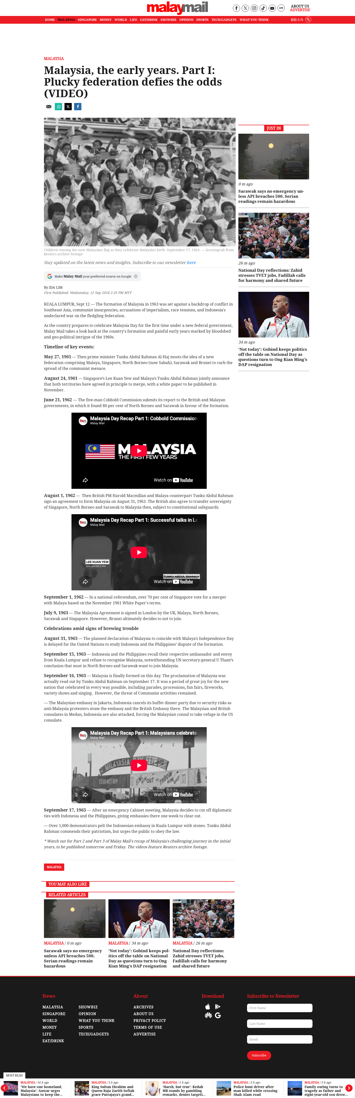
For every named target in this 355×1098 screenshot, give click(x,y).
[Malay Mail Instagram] (254, 8)
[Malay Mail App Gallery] (208, 1019)
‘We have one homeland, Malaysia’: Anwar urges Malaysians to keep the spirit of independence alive (41, 1091)
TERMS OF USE (148, 1027)
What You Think (254, 20)
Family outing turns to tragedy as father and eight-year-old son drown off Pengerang (326, 1091)
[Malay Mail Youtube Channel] (272, 8)
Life (47, 1034)
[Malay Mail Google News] (218, 1019)
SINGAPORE (87, 20)
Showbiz (88, 1007)
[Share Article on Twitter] (68, 109)
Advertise (300, 10)
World (50, 1020)
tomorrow (94, 847)
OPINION (186, 20)
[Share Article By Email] (48, 109)
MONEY (106, 20)
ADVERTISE (145, 1034)
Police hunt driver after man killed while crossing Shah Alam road (255, 1091)
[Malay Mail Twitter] (245, 8)
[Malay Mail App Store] (208, 1010)
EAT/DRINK (149, 20)
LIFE (133, 20)
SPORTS (202, 20)
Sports (86, 1027)
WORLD (120, 20)
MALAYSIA (66, 20)
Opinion (87, 1014)
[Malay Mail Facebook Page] (236, 8)
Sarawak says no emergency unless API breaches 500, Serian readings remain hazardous (73, 958)
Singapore (54, 1014)
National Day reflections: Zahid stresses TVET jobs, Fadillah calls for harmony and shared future (200, 958)
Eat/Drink (53, 1041)
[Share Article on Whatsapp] (58, 109)
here (191, 262)
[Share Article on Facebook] (77, 109)
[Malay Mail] (177, 13)
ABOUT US (144, 1014)
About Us (300, 6)
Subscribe (259, 1055)
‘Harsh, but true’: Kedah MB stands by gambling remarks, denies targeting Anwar (185, 1091)
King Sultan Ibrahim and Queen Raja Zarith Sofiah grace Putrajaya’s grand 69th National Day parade (113, 1091)
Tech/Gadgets (94, 1034)
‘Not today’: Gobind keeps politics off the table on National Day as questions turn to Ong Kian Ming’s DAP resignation (139, 958)
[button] (136, 276)
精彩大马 (297, 20)
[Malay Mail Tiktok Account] (263, 8)
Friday (119, 847)
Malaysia (28, 1082)
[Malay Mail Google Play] (218, 1010)
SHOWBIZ (169, 20)
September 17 (142, 681)
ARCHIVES (144, 1007)
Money (50, 1027)
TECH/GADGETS (224, 20)
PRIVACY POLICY (150, 1020)
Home (50, 20)
